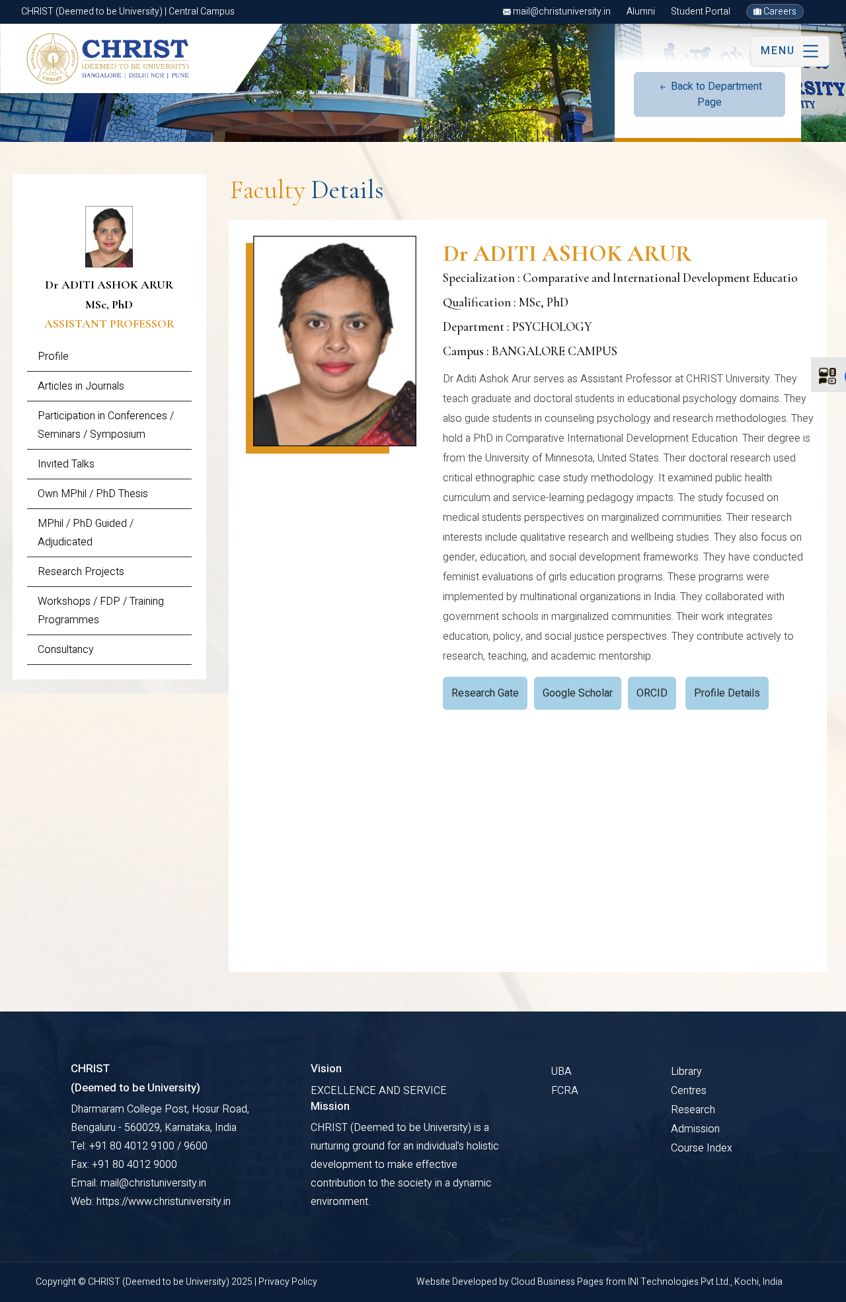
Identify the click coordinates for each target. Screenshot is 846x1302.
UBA (561, 1071)
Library (686, 1071)
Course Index (701, 1148)
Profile (53, 356)
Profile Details (727, 693)
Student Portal (700, 11)
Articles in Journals (81, 386)
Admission (695, 1129)
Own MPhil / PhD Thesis (93, 494)
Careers (778, 11)
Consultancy (66, 650)
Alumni (641, 11)
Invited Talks (66, 464)
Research (693, 1110)
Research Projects (81, 572)
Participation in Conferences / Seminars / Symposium (106, 425)
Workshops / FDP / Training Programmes (101, 611)
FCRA (564, 1091)
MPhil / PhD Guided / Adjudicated (86, 533)
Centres (689, 1091)
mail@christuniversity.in (561, 11)
